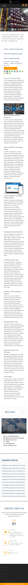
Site (8, 65)
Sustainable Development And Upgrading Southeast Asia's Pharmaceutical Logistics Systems (14, 485)
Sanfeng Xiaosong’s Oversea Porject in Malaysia (14, 468)
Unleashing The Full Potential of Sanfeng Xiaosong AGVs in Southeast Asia (14, 479)
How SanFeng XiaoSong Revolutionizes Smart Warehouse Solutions (14, 493)
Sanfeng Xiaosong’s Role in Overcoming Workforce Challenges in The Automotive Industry (14, 474)
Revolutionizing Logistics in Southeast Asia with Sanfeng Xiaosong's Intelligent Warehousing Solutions (14, 490)
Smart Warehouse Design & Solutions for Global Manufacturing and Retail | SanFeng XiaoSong (14, 496)
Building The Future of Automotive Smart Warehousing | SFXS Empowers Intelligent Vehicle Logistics (14, 465)
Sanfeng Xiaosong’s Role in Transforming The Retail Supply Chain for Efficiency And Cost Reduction (14, 471)
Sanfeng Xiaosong (15, 301)
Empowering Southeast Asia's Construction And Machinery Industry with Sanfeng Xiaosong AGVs (14, 476)
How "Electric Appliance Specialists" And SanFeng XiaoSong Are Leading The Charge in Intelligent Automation (14, 487)
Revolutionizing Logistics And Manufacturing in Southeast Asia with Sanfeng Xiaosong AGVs (14, 482)
